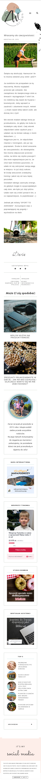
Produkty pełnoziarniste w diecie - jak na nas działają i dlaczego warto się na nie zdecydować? (20, 380)
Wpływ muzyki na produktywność (20, 336)
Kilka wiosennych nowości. (27, 283)
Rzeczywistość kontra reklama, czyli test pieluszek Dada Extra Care (25, 686)
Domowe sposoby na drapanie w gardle (26, 707)
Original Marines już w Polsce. (12, 283)
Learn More (17, 777)
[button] (29, 11)
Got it (25, 777)
